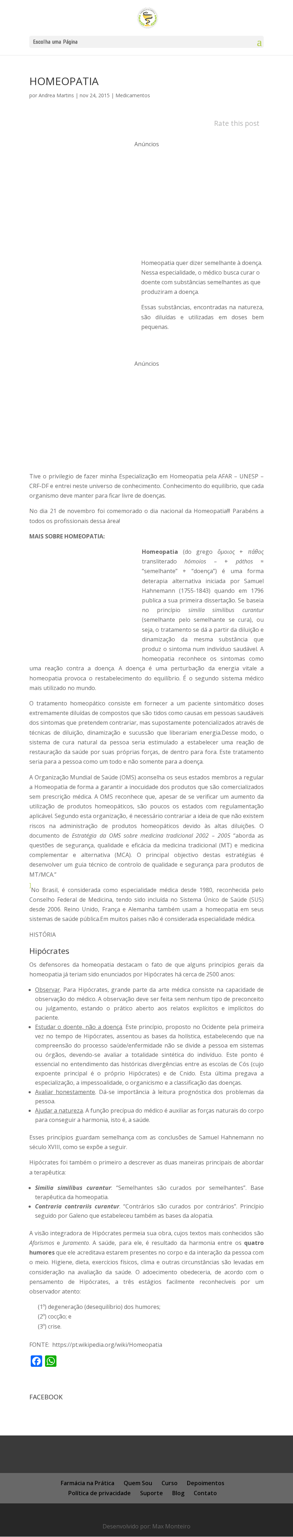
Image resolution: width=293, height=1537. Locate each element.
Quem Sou (138, 1483)
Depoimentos (205, 1483)
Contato (205, 1493)
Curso (170, 1483)
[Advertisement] (146, 199)
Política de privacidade (99, 1493)
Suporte (151, 1493)
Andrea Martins (56, 95)
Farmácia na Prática (87, 1483)
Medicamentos (132, 95)
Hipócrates (49, 950)
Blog (178, 1493)
